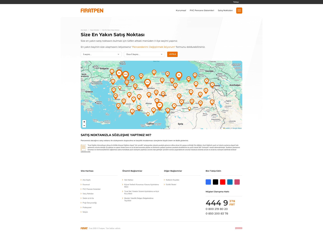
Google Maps (237, 128)
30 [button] (188, 78)
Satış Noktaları (225, 10)
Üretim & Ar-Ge (88, 198)
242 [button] (125, 74)
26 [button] (127, 82)
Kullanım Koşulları (172, 180)
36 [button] (115, 95)
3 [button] (153, 109)
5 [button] (149, 94)
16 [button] (141, 75)
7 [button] (156, 100)
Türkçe (236, 2)
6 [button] (167, 110)
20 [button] (135, 86)
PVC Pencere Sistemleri (202, 10)
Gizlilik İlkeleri (171, 185)
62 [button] (179, 75)
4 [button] (129, 94)
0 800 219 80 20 (217, 209)
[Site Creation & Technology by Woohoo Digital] (238, 228)
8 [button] (113, 81)
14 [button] (114, 89)
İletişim (85, 212)
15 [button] (192, 101)
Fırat (84, 228)
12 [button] (118, 105)
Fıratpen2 (92, 10)
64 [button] (147, 82)
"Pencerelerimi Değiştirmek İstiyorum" (153, 47)
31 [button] (132, 77)
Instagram (237, 184)
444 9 (220, 203)
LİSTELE (172, 54)
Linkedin (230, 184)
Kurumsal (181, 10)
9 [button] (181, 101)
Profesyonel (87, 207)
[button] (239, 10)
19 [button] (167, 73)
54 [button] (119, 73)
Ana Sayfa (84, 30)
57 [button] (159, 105)
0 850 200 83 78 (217, 213)
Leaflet (227, 128)
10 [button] (163, 93)
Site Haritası (128, 180)
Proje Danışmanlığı (90, 203)
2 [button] (112, 71)
